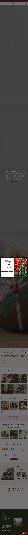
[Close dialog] (26, 259)
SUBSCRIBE (7, 271)
